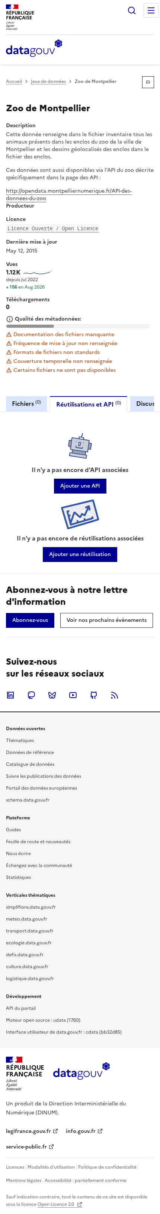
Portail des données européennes (41, 788)
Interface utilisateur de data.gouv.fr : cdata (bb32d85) (64, 1032)
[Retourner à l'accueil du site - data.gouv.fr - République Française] (81, 1074)
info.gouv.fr (81, 1131)
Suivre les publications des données (43, 776)
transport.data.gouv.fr (30, 931)
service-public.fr (26, 1147)
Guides (13, 829)
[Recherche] (131, 10)
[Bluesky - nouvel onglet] (52, 695)
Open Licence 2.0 (56, 1204)
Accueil (14, 81)
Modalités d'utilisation (51, 1167)
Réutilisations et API (88, 404)
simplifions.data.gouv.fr (31, 907)
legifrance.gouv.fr (28, 1131)
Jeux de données (48, 81)
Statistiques (18, 877)
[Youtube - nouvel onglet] (72, 695)
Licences (15, 1167)
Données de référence (30, 752)
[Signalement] (148, 82)
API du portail (21, 1008)
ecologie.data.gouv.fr (29, 943)
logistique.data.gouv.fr (30, 978)
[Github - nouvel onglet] (93, 695)
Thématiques (20, 740)
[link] (80, 486)
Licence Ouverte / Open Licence (52, 228)
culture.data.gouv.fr (27, 966)
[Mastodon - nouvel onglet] (31, 695)
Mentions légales (23, 1180)
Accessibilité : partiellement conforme (86, 1180)
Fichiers (26, 403)
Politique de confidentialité (107, 1167)
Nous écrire (18, 853)
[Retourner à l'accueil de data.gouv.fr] (34, 48)
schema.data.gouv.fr (27, 800)
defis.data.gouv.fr (25, 954)
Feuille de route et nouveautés (38, 841)
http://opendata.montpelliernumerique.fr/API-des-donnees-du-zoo (68, 194)
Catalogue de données (30, 764)
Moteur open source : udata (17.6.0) (43, 1020)
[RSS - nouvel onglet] (114, 695)
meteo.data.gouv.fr (26, 919)
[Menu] (151, 10)
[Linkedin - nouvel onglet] (10, 695)
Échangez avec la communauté (39, 865)
